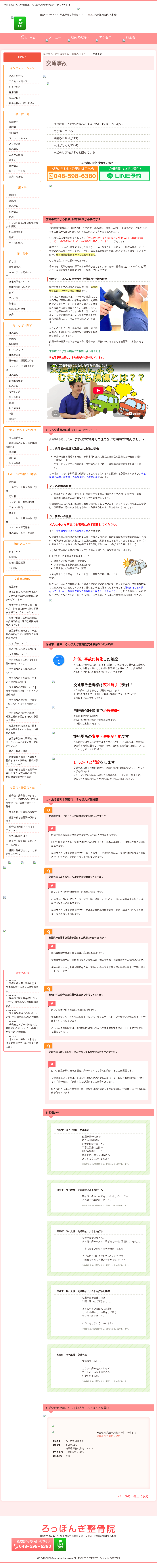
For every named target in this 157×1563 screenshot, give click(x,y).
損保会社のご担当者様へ (21, 103)
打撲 (11, 217)
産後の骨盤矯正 (17, 562)
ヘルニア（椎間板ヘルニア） (20, 274)
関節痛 (12, 452)
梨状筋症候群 (16, 380)
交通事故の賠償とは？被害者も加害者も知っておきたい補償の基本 (22, 729)
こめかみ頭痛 (16, 154)
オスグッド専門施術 (19, 527)
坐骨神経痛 (15, 463)
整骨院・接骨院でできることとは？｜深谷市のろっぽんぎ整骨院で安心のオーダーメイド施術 (22, 801)
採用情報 (13, 92)
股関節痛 (13, 344)
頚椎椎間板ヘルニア (19, 287)
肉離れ (12, 338)
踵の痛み (13, 375)
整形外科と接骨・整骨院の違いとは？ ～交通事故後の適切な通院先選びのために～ (21, 773)
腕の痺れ (13, 206)
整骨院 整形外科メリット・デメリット (21, 828)
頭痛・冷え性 (16, 176)
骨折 (11, 237)
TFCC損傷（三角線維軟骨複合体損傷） (22, 224)
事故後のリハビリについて (23, 648)
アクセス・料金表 (18, 81)
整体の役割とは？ (18, 835)
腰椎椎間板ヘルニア (19, 281)
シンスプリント (17, 349)
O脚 (11, 413)
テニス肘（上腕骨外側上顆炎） (21, 520)
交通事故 (13, 586)
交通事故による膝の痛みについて (21, 671)
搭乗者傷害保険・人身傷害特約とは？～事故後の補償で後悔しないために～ (22, 760)
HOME (22, 57)
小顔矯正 (13, 568)
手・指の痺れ (16, 242)
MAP (90, 14)
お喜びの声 (15, 87)
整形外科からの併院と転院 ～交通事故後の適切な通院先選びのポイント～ (22, 596)
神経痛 (12, 457)
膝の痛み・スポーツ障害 (21, 533)
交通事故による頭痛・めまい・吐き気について (21, 680)
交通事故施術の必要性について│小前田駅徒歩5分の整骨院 (22, 1015)
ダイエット (15, 551)
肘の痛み (13, 211)
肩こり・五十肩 (17, 171)
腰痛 (11, 314)
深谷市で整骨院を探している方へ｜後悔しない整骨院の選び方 (22, 1002)
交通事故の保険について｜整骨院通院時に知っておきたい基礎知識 (22, 691)
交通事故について (18, 654)
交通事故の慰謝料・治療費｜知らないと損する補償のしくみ (22, 704)
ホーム (31, 37)
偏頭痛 (12, 127)
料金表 (130, 37)
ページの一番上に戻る (133, 1496)
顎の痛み (13, 149)
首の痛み (13, 165)
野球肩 (12, 481)
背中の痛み (15, 267)
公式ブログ (15, 98)
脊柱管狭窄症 (16, 437)
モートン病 (15, 391)
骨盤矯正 (13, 557)
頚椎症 (12, 303)
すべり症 (13, 298)
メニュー (55, 37)
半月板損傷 (15, 397)
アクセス (105, 37)
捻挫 (11, 402)
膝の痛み (13, 333)
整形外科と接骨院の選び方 (23, 812)
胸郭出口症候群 (17, 309)
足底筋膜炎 (15, 408)
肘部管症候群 (16, 232)
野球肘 (12, 496)
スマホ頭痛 (15, 143)
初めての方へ (80, 37)
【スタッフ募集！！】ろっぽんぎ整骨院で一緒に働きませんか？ (22, 1043)
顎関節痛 (13, 132)
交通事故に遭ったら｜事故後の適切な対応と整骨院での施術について (22, 634)
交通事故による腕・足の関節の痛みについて (21, 661)
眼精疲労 (13, 121)
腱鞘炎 (12, 195)
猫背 (11, 292)
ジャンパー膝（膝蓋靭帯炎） (20, 368)
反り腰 (12, 261)
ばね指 (12, 200)
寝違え (12, 160)
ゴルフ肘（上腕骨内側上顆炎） (21, 489)
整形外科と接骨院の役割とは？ (21, 819)
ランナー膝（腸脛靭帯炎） (23, 502)
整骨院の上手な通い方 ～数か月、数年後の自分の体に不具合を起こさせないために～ (22, 608)
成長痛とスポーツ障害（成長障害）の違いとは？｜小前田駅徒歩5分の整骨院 (22, 1028)
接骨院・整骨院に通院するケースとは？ (21, 843)
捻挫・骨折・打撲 (18, 751)
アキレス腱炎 (16, 507)
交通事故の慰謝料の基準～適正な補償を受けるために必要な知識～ (22, 716)
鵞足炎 (12, 512)
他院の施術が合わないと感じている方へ (21, 852)
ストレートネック (18, 138)
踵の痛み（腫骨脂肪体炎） (23, 360)
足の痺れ (13, 386)
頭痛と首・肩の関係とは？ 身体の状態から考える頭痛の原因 (22, 987)
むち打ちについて (18, 643)
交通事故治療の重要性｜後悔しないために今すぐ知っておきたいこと (22, 742)
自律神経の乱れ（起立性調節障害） (21, 445)
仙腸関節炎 (15, 355)
